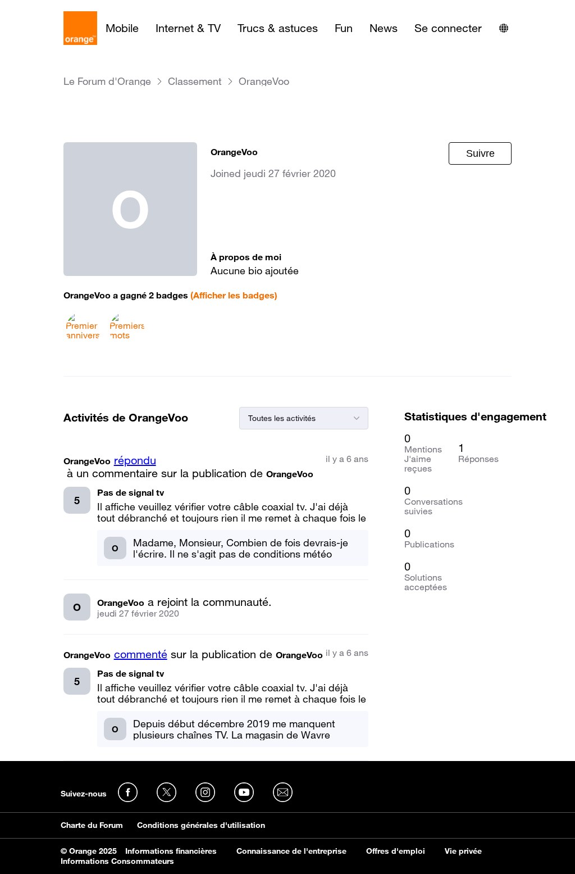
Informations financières (171, 851)
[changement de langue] (503, 28)
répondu (135, 460)
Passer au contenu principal (59, 8)
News (383, 28)
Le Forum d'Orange (107, 81)
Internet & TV (188, 28)
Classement (195, 81)
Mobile (122, 28)
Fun (344, 28)
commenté (140, 654)
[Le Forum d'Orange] (80, 28)
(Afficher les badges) (233, 295)
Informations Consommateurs (117, 861)
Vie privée (463, 851)
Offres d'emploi (395, 851)
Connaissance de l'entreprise (291, 851)
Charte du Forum (92, 825)
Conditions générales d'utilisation (201, 825)
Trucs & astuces (278, 28)
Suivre (480, 153)
